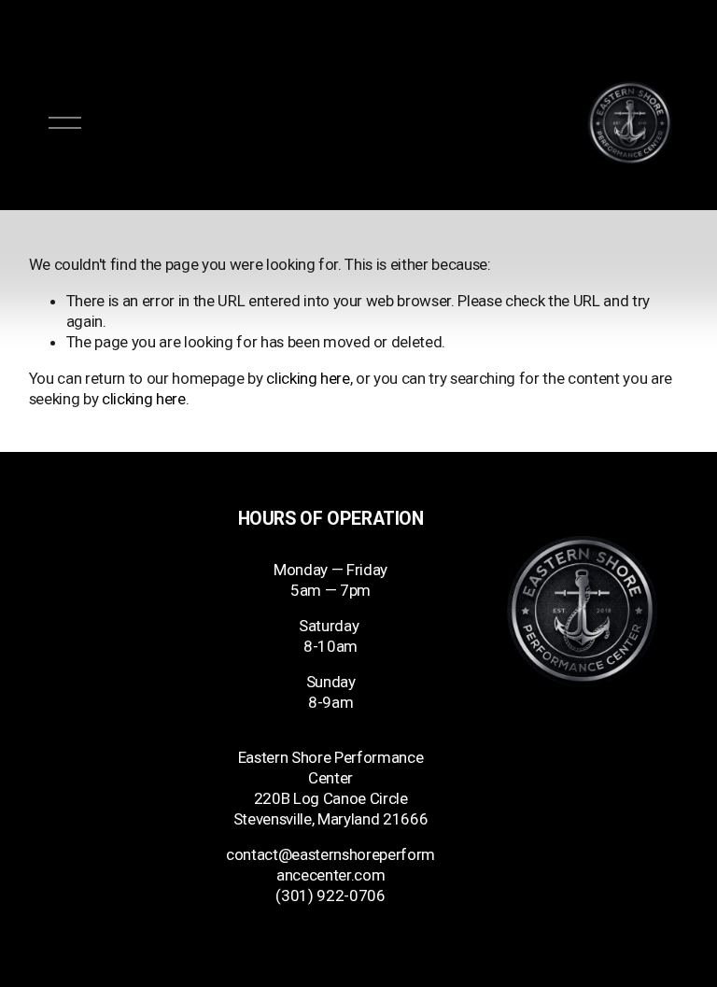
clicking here (308, 378)
